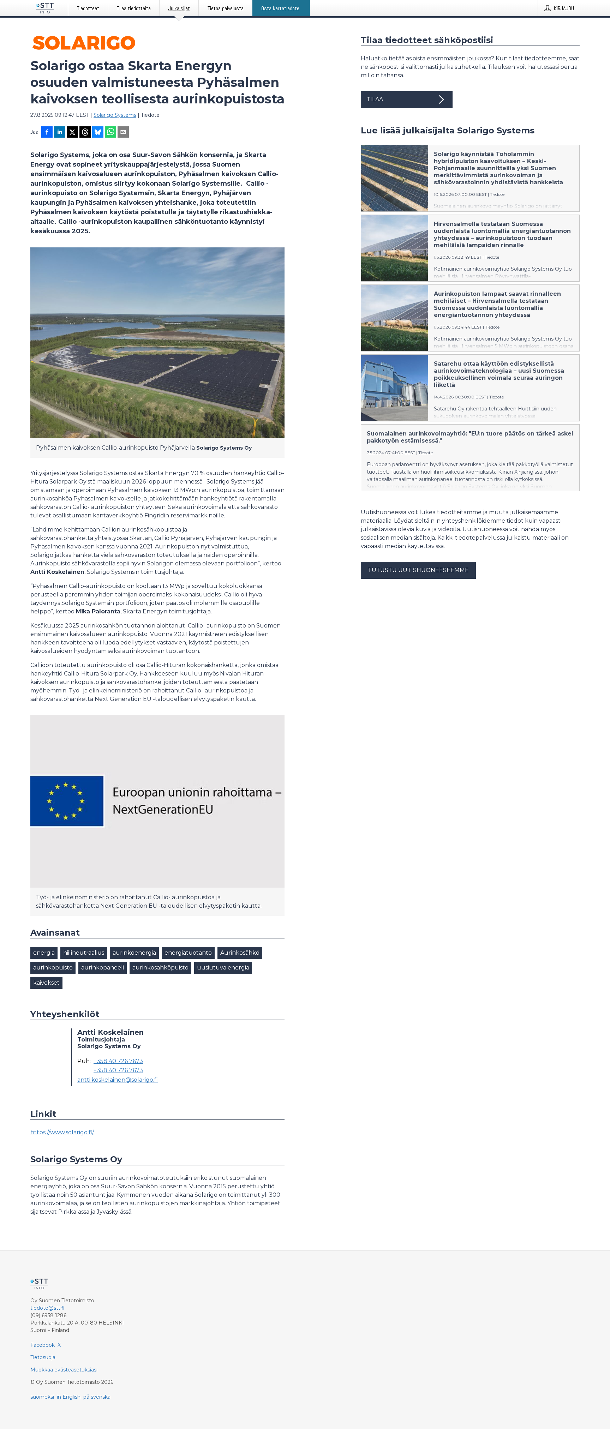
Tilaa (374, 99)
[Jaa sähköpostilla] (123, 132)
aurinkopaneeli (102, 967)
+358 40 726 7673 (118, 1061)
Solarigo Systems (115, 115)
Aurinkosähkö (239, 952)
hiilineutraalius (83, 952)
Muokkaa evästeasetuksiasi (63, 1370)
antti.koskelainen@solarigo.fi (117, 1080)
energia (44, 952)
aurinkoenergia (134, 952)
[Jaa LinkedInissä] (59, 132)
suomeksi (42, 1397)
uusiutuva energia (223, 967)
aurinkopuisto (53, 967)
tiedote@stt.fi (47, 1308)
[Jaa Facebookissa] (47, 132)
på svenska (96, 1397)
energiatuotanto (188, 952)
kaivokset (46, 982)
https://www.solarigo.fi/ (62, 1132)
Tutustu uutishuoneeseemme (418, 570)
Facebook (42, 1345)
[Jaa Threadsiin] (85, 132)
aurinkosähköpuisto (160, 967)
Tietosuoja (42, 1357)
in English (68, 1397)
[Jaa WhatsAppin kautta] (110, 132)
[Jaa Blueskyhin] (97, 132)
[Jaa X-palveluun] (72, 132)
